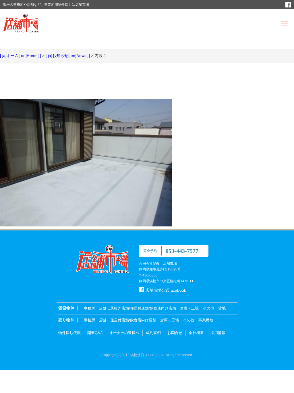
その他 (208, 308)
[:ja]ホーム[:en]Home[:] (20, 55)
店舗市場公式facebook (165, 290)
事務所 (89, 308)
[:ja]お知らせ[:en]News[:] (68, 55)
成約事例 (153, 333)
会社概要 (196, 333)
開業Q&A (95, 333)
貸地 (222, 308)
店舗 (103, 308)
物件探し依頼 (69, 333)
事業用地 (205, 320)
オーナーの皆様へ (124, 333)
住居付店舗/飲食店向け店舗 (133, 320)
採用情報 (217, 333)
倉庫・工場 (189, 308)
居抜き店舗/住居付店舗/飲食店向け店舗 (143, 308)
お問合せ (174, 333)
